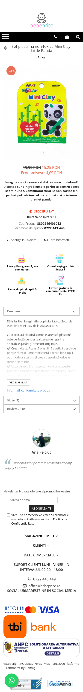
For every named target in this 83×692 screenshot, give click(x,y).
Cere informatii (58, 240)
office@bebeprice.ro (44, 585)
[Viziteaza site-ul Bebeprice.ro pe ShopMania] (60, 683)
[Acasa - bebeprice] (41, 20)
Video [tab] (13, 400)
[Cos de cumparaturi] (67, 36)
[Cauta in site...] (78, 36)
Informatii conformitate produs (28, 390)
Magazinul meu (40, 536)
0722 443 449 (44, 579)
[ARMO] (26, 683)
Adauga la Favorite (23, 240)
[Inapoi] (3, 48)
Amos (41, 57)
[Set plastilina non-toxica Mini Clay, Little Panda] (41, 113)
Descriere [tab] (13, 311)
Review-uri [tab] (16, 409)
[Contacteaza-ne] (55, 36)
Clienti (40, 545)
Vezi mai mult (18, 382)
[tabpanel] (41, 113)
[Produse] (6, 37)
